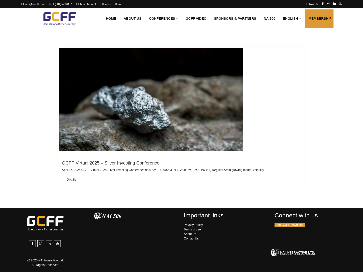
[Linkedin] (334, 4)
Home (111, 18)
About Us (132, 18)
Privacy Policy (193, 224)
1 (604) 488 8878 (63, 4)
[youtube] (57, 243)
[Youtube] (340, 4)
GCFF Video (196, 18)
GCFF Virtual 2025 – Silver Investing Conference (110, 162)
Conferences (162, 18)
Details (71, 179)
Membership (320, 18)
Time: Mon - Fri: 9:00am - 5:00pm (100, 4)
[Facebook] (322, 4)
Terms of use (192, 229)
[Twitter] (328, 4)
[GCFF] (59, 18)
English (290, 18)
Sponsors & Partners (235, 18)
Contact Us (191, 238)
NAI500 (269, 18)
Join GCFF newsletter (289, 224)
